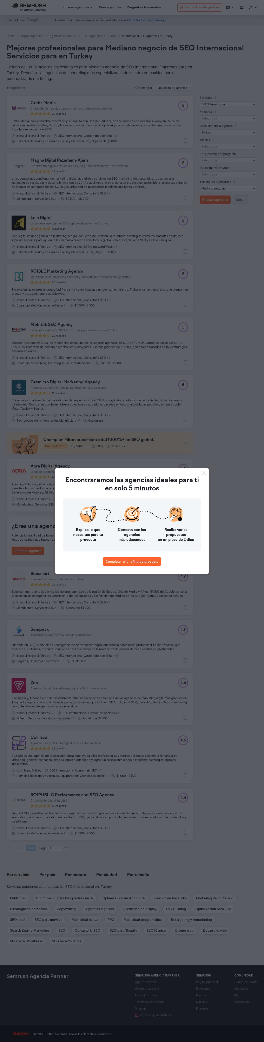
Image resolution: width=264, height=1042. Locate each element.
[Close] (204, 473)
